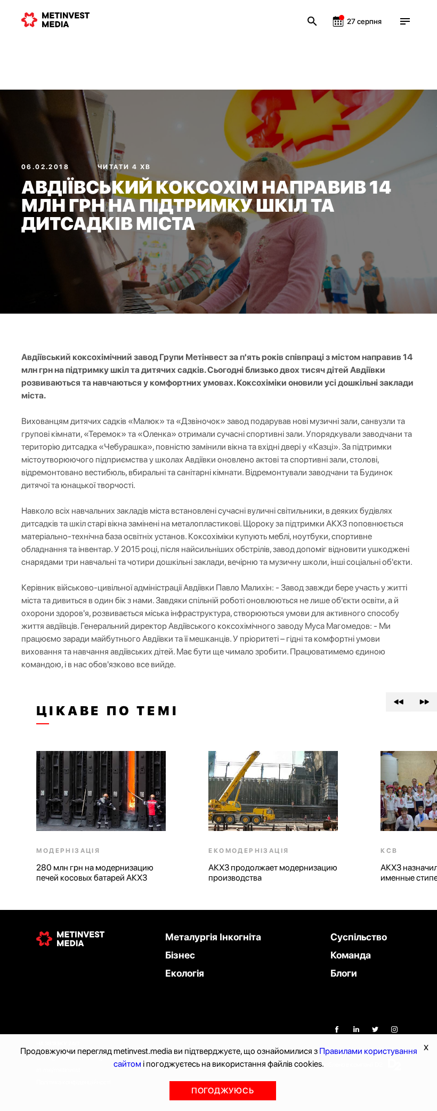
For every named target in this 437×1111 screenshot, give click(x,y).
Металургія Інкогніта (213, 936)
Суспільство (358, 936)
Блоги (343, 973)
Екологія (184, 973)
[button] (398, 702)
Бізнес (180, 955)
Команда (350, 955)
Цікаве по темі (107, 711)
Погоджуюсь (222, 1091)
